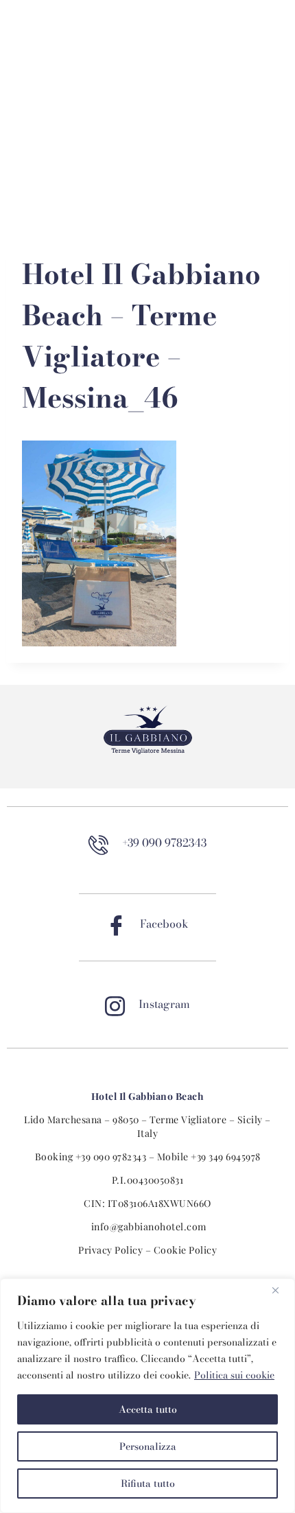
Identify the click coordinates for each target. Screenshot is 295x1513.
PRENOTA (44, 34)
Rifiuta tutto (148, 1483)
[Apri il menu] (147, 200)
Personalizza (147, 1446)
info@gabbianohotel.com (148, 1226)
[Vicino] (280, 1290)
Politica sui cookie (234, 1375)
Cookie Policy (185, 1249)
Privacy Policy (110, 1249)
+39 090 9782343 (111, 1156)
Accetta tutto (148, 1409)
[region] (147, 1395)
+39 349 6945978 (226, 1156)
